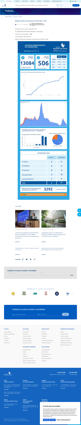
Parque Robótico (45, 356)
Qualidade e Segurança (65, 340)
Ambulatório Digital (45, 349)
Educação (32, 1)
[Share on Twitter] (26, 259)
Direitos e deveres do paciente (29, 360)
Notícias (24, 354)
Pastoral (62, 331)
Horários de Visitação (46, 342)
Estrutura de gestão (27, 338)
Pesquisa (39, 1)
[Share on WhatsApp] (34, 259)
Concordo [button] (46, 419)
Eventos (24, 351)
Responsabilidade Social (57, 1)
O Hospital (17, 5)
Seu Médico (41, 5)
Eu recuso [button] (52, 419)
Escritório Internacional (46, 358)
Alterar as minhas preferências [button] (63, 419)
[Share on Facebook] (22, 259)
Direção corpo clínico (27, 342)
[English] (73, 1)
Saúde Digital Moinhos (46, 354)
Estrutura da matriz (27, 336)
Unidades (44, 360)
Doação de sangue (64, 336)
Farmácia (44, 331)
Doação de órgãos (64, 334)
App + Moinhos (45, 351)
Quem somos (25, 334)
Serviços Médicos (22, 5)
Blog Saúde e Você (27, 349)
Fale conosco (45, 5)
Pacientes (17, 1)
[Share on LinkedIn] (30, 259)
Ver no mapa (6, 389)
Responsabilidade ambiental (66, 342)
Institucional (9, 1)
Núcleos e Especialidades (30, 5)
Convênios (6, 340)
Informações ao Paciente (28, 358)
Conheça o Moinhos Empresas (29, 362)
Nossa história (26, 331)
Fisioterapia (44, 336)
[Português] (70, 1)
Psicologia (44, 338)
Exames (36, 5)
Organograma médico (27, 340)
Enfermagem (44, 334)
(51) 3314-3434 (61, 372)
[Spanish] (75, 1)
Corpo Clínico (25, 1)
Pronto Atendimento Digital (47, 340)
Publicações (25, 356)
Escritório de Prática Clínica (66, 338)
